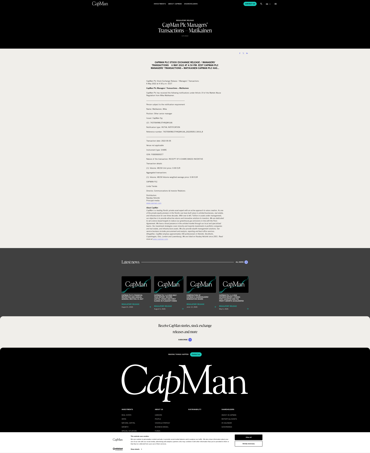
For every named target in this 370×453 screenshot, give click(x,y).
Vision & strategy (162, 423)
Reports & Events (229, 419)
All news (240, 262)
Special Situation (129, 431)
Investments (160, 4)
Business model (162, 427)
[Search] (261, 3)
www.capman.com (153, 203)
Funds (157, 431)
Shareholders (191, 4)
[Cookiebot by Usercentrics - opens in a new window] (117, 449)
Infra (124, 419)
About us (159, 409)
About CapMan (175, 4)
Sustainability (194, 409)
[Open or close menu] (275, 3)
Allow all (249, 437)
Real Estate (126, 415)
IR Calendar (227, 423)
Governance (227, 427)
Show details (135, 449)
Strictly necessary (249, 443)
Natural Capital (128, 423)
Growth (125, 427)
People (158, 419)
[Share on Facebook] (239, 53)
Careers (158, 415)
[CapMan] (100, 3)
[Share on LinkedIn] (247, 53)
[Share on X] (243, 53)
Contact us (250, 4)
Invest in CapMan (229, 415)
